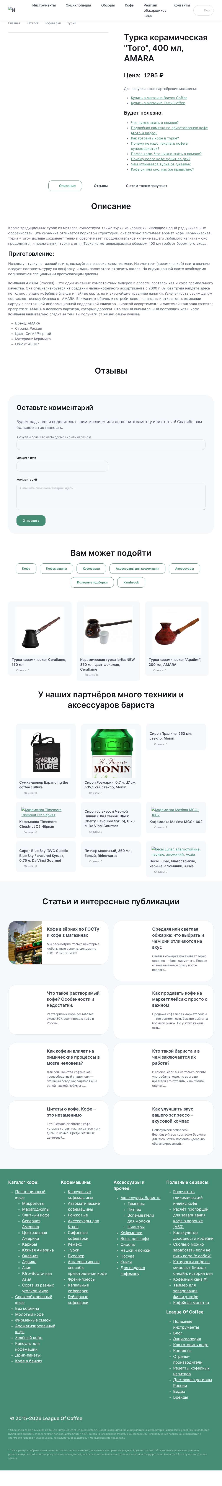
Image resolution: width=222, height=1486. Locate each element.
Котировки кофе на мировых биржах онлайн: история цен (193, 1267)
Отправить (31, 520)
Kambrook (131, 582)
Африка (29, 1261)
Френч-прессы (82, 1279)
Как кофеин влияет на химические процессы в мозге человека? (73, 1057)
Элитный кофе (35, 1215)
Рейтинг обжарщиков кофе (155, 10)
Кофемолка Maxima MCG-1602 (176, 822)
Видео (179, 1391)
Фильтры (136, 1227)
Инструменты (44, 5)
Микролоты (33, 1203)
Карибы (29, 1244)
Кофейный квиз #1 (190, 1279)
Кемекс (75, 1244)
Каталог (32, 23)
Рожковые (78, 1215)
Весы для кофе (135, 1238)
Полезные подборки (92, 582)
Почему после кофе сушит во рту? (160, 159)
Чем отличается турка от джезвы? (161, 164)
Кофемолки (131, 1232)
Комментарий (26, 479)
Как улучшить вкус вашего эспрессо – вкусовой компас (172, 1115)
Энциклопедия (78, 5)
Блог (177, 1333)
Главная (14, 23)
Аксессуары (184, 568)
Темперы (136, 1203)
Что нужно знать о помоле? (155, 122)
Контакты (181, 5)
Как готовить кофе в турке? (155, 138)
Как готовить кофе (190, 1344)
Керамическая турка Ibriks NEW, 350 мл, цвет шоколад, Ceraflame (107, 664)
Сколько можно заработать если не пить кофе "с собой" (192, 1250)
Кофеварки (53, 23)
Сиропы (128, 1244)
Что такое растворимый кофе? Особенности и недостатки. (73, 999)
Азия (26, 1267)
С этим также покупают (146, 186)
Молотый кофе (29, 1314)
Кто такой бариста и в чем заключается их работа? (176, 1057)
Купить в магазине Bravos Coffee (159, 98)
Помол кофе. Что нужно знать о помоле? (166, 154)
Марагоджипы (35, 1209)
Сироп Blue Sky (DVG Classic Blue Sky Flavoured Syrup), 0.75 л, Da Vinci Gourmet (43, 855)
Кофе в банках (28, 1361)
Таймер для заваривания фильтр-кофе (185, 1291)
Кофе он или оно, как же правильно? (162, 169)
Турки (71, 23)
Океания (30, 1256)
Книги (126, 1262)
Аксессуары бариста (140, 1197)
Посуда (127, 1256)
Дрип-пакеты (28, 1355)
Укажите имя (26, 458)
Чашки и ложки (135, 1250)
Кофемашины (56, 568)
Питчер (134, 1209)
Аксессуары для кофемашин (137, 568)
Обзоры (108, 5)
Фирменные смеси (33, 1320)
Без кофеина (27, 1308)
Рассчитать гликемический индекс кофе (188, 1197)
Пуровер (76, 1256)
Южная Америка (38, 1250)
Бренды (180, 1397)
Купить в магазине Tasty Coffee (158, 103)
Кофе (129, 5)
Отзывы (101, 186)
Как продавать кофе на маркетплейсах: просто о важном (179, 999)
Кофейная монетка (191, 1302)
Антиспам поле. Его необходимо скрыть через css (53, 437)
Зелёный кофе (28, 1337)
